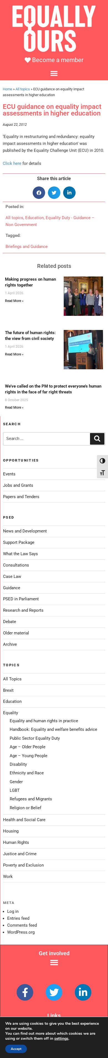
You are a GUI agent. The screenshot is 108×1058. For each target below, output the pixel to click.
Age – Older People (27, 746)
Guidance (11, 587)
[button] (54, 73)
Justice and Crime (20, 853)
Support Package (18, 542)
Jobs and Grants (18, 485)
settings (61, 1038)
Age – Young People (28, 755)
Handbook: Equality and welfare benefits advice (53, 729)
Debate (9, 621)
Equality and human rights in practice (44, 720)
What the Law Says (20, 553)
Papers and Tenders (21, 496)
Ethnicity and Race (27, 772)
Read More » (14, 301)
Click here (12, 163)
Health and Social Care (24, 819)
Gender (16, 781)
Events (9, 474)
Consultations (16, 565)
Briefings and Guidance (27, 246)
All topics (23, 89)
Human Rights (16, 842)
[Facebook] (25, 992)
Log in (13, 911)
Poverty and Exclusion (23, 865)
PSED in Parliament (21, 598)
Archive (10, 644)
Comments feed (22, 925)
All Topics (12, 679)
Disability (18, 764)
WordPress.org (21, 932)
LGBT (15, 790)
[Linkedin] (83, 992)
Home (7, 89)
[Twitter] (54, 992)
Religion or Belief (25, 807)
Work (8, 876)
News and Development (25, 531)
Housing (11, 831)
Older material (16, 633)
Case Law (12, 576)
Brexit (8, 690)
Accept (16, 1049)
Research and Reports (23, 610)
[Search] (97, 439)
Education (34, 217)
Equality (10, 712)
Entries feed (18, 918)
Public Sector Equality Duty (35, 738)
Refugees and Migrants (31, 798)
